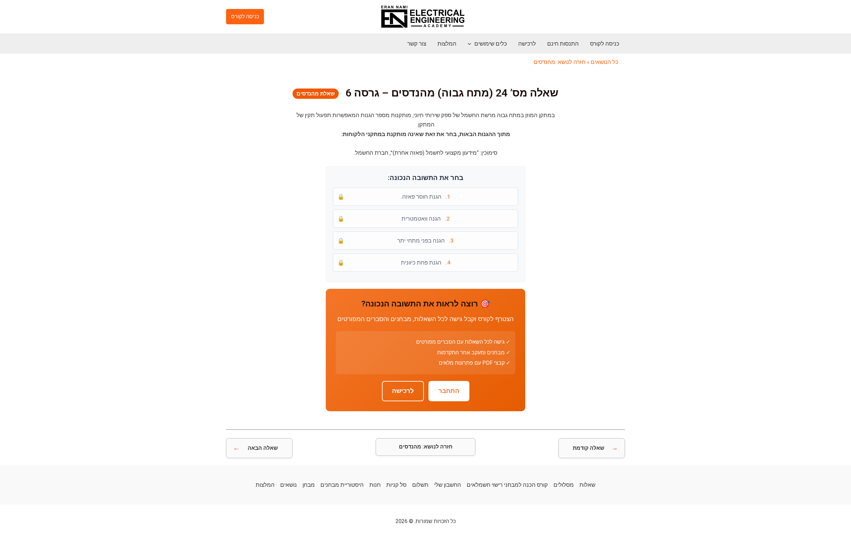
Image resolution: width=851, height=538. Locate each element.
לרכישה (527, 43)
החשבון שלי (447, 484)
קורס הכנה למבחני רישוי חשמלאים (507, 484)
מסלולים (563, 484)
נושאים (288, 484)
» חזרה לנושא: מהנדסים (561, 62)
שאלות (587, 484)
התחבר (448, 391)
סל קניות (396, 484)
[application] (471, 44)
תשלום (420, 484)
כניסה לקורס (604, 43)
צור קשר (416, 43)
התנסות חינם (563, 43)
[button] (245, 16)
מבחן (309, 484)
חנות (375, 484)
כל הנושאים (604, 62)
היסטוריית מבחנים (342, 484)
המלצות (446, 43)
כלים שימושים (490, 43)
